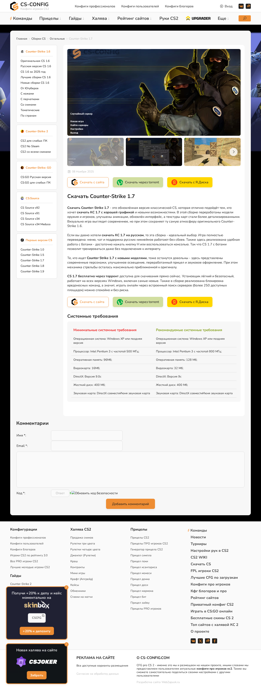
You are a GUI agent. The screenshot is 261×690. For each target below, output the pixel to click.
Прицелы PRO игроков (145, 609)
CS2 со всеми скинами (36, 152)
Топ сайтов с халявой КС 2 (214, 624)
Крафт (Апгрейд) (81, 579)
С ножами (27, 94)
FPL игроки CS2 (205, 570)
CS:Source (32, 198)
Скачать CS (201, 564)
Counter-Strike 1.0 (32, 250)
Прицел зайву (139, 603)
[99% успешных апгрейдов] (198, 18)
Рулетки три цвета (82, 543)
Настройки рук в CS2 (210, 550)
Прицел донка (140, 579)
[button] (233, 152)
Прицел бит (138, 597)
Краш (74, 561)
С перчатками (30, 99)
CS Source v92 (30, 208)
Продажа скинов (81, 538)
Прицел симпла (141, 555)
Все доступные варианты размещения (102, 666)
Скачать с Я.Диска (193, 182)
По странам (28, 116)
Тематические (30, 110)
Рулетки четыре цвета (85, 549)
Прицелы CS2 (139, 538)
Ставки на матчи (81, 597)
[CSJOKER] (36, 662)
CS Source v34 (30, 219)
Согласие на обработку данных (97, 674)
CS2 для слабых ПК (34, 141)
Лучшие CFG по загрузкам (214, 577)
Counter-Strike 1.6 (38, 51)
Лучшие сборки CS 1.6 (36, 77)
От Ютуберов (30, 88)
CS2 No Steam (30, 146)
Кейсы (74, 585)
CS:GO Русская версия (36, 177)
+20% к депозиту (37, 631)
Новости (198, 537)
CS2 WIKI (199, 557)
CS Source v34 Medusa (35, 224)
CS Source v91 (30, 213)
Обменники (78, 591)
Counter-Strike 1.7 (32, 260)
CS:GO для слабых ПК (36, 183)
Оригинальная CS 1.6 (35, 61)
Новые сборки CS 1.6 (35, 83)
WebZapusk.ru (170, 682)
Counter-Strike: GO (38, 168)
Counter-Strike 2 (37, 131)
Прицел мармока (141, 591)
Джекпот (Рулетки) (83, 555)
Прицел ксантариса (143, 567)
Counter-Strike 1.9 (32, 271)
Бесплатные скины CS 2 (212, 617)
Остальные (57, 39)
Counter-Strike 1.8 (32, 266)
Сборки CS (38, 39)
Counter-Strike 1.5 (32, 255)
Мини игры (77, 573)
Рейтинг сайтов (205, 597)
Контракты (77, 567)
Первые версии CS (39, 240)
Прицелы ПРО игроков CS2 (149, 543)
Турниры (199, 543)
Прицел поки (139, 561)
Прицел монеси (141, 573)
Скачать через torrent (142, 182)
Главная (21, 39)
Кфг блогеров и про (209, 591)
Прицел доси (139, 585)
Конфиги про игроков (210, 584)
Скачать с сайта (92, 182)
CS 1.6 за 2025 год (33, 72)
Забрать (36, 675)
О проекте (200, 631)
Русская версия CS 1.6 (36, 66)
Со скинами (28, 105)
